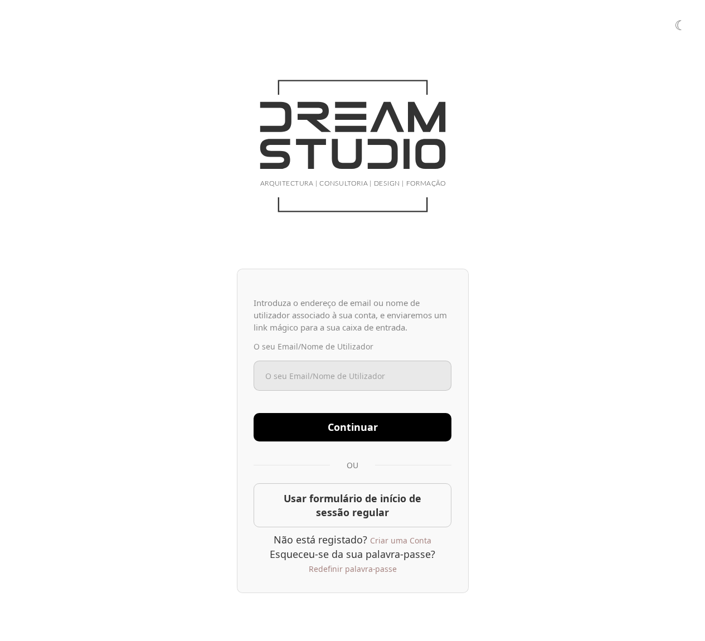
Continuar (353, 427)
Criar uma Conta (400, 540)
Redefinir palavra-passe (353, 569)
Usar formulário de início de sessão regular (352, 505)
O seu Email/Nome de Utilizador (313, 346)
